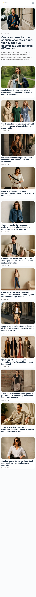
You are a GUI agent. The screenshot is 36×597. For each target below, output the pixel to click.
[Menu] (33, 3)
